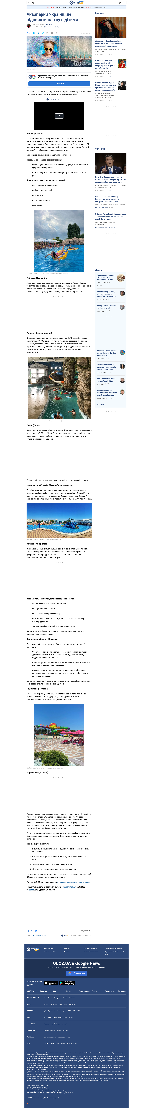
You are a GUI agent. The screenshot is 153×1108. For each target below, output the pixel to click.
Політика (43, 991)
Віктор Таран (100, 299)
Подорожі (49, 24)
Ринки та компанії (49, 1030)
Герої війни (50, 7)
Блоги (94, 991)
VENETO (88, 7)
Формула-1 (72, 1004)
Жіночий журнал (72, 1043)
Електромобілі (57, 1017)
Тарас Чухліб (100, 311)
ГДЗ (45, 1011)
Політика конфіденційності (113, 948)
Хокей (61, 1004)
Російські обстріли (100, 7)
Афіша (46, 1043)
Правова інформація (91, 948)
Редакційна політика (39, 935)
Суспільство (109, 991)
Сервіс (71, 1017)
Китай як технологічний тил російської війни (106, 380)
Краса (57, 1043)
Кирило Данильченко (103, 282)
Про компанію (48, 948)
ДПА (69, 1011)
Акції (65, 1017)
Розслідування (84, 991)
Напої (53, 1024)
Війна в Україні (61, 7)
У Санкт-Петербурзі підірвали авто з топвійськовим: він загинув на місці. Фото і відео (110, 216)
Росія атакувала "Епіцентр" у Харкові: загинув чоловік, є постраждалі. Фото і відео (107, 199)
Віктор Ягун (100, 384)
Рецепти (46, 1024)
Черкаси (72, 998)
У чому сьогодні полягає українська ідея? (106, 307)
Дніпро (65, 998)
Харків (50, 998)
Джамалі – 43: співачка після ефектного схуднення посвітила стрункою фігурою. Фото (109, 43)
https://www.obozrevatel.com (95, 1053)
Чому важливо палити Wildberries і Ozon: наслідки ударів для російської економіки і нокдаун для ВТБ (105, 277)
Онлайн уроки (61, 1011)
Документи (67, 952)
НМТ (78, 1011)
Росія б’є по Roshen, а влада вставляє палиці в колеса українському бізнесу (106, 367)
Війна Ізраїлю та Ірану (76, 7)
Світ (54, 991)
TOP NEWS (100, 149)
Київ (45, 998)
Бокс (65, 1004)
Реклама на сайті (49, 952)
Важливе (99, 13)
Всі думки (100, 404)
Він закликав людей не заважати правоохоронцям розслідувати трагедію (104, 95)
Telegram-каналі (69, 887)
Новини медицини (50, 1037)
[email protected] (51, 1092)
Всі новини (122, 991)
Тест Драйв (47, 1017)
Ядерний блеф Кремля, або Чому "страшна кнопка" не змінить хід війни (106, 294)
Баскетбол (53, 1004)
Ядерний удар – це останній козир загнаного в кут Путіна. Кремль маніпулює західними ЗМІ (107, 392)
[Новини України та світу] (64, 936)
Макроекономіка (62, 1030)
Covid (68, 1037)
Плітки (52, 1043)
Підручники (51, 1011)
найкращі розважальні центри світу (74, 882)
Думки (98, 270)
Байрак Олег (100, 358)
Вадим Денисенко (102, 398)
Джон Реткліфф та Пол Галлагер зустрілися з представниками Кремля (110, 186)
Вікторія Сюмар (101, 372)
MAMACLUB (61, 1037)
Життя (68, 991)
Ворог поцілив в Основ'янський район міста (110, 205)
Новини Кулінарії (61, 1024)
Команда (67, 948)
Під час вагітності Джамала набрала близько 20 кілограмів (110, 50)
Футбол (46, 1004)
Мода (63, 1043)
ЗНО (74, 1011)
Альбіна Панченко (38, 24)
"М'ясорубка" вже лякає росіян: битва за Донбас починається (106, 353)
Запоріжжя (57, 998)
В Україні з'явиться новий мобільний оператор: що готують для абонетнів (105, 64)
